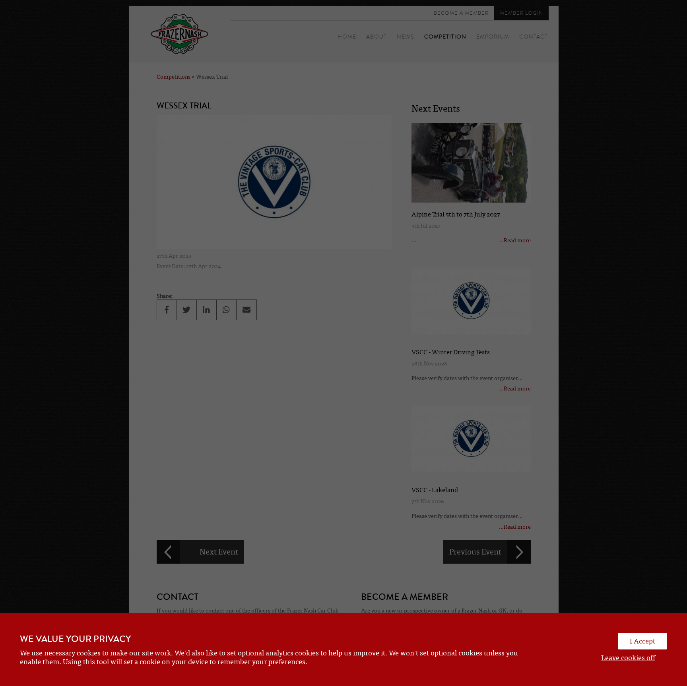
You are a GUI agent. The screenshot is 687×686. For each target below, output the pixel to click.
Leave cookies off (628, 657)
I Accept (642, 641)
